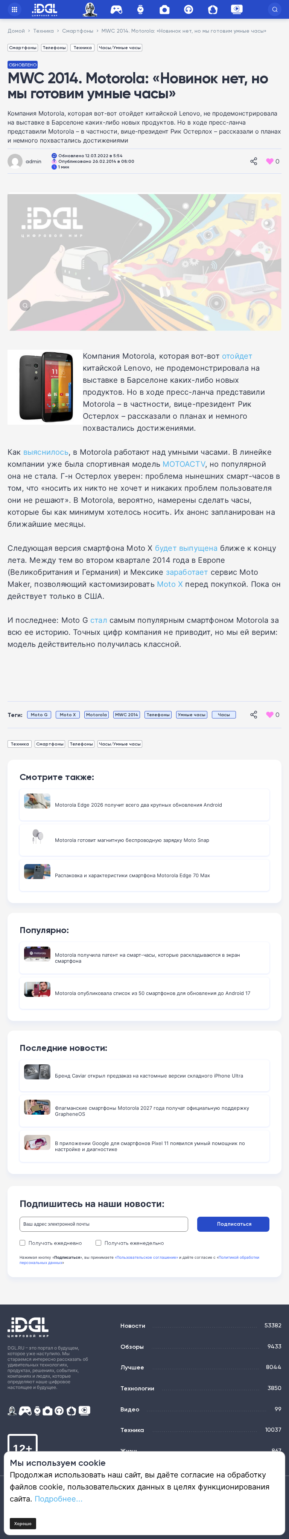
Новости (132, 1325)
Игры (116, 9)
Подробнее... (59, 1498)
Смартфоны (23, 47)
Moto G (39, 714)
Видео (129, 1409)
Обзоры (132, 1346)
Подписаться (234, 1223)
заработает (187, 572)
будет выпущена (186, 548)
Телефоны (54, 47)
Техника (82, 47)
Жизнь (129, 1451)
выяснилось (45, 451)
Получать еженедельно (134, 1243)
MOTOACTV (184, 463)
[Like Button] (269, 161)
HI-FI (189, 9)
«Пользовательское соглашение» (146, 1257)
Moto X (170, 584)
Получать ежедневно (55, 1243)
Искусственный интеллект (91, 9)
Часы (140, 9)
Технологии (137, 1388)
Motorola (96, 714)
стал (98, 620)
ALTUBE (237, 9)
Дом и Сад (213, 9)
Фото (164, 9)
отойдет (237, 355)
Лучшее (132, 1367)
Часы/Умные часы (120, 47)
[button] (274, 9)
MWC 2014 (126, 714)
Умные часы (191, 714)
